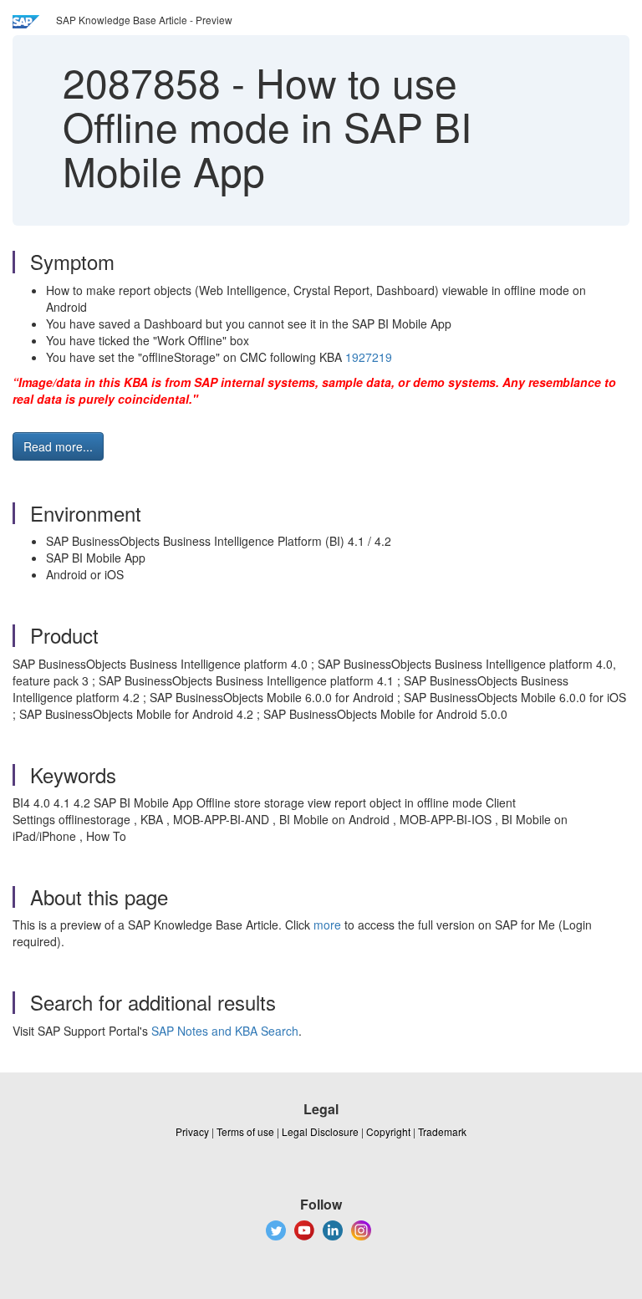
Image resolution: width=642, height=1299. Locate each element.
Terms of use (245, 1131)
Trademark (442, 1131)
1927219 (368, 357)
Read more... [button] (58, 446)
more (327, 924)
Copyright (388, 1131)
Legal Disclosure (320, 1131)
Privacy (192, 1131)
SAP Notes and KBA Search (224, 1030)
